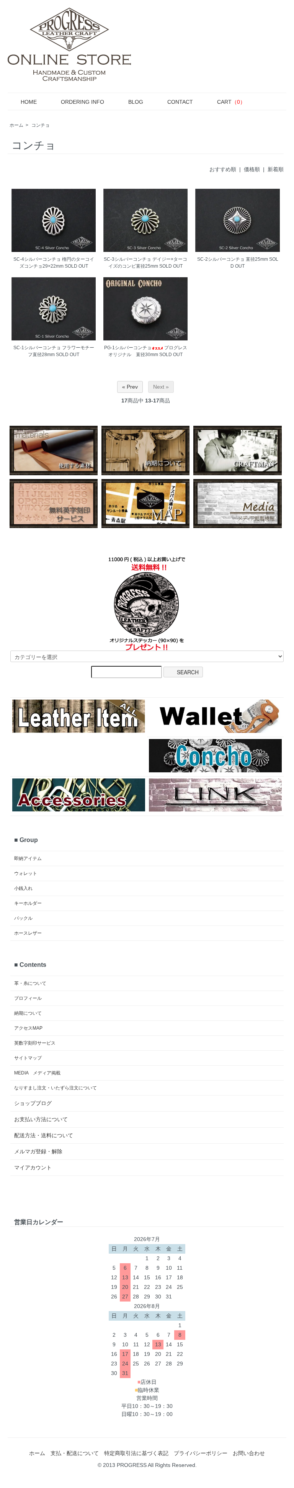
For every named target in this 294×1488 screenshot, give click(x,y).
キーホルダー (28, 903)
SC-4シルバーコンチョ (37, 259)
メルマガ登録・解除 (38, 1151)
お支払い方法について (41, 1119)
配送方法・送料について (43, 1135)
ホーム (16, 125)
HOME (29, 102)
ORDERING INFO (82, 102)
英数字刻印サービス (35, 1043)
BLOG (135, 102)
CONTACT (180, 102)
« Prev (130, 387)
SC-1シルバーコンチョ (37, 347)
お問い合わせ (249, 1453)
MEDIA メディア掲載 (37, 1073)
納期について (28, 1013)
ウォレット (25, 873)
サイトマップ (28, 1058)
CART (231, 102)
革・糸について (30, 983)
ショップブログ (33, 1103)
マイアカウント (33, 1167)
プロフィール (28, 998)
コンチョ (40, 125)
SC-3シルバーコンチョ (127, 259)
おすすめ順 (222, 169)
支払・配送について (75, 1453)
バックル (23, 918)
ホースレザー (28, 933)
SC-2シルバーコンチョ (221, 259)
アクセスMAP (28, 1028)
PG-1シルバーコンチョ (128, 347)
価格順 (252, 169)
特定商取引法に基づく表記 (136, 1453)
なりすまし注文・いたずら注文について (55, 1088)
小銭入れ (23, 888)
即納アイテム (28, 858)
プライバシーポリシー (200, 1453)
